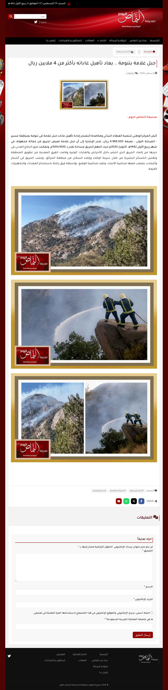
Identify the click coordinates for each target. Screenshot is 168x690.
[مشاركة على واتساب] (126, 501)
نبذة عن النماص (138, 41)
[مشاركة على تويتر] (134, 501)
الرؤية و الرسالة (117, 41)
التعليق (147, 551)
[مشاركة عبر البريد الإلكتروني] (119, 501)
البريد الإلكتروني (143, 599)
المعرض (60, 654)
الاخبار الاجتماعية (118, 491)
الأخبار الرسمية (136, 491)
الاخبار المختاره (99, 491)
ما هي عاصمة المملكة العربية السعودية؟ (129, 619)
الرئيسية (154, 41)
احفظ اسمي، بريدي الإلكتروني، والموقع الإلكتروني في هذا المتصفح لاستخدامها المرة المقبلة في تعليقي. (91, 613)
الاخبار (103, 41)
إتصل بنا (50, 41)
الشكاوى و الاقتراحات (70, 41)
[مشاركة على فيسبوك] (141, 501)
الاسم (148, 587)
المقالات (89, 41)
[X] (35, 22)
